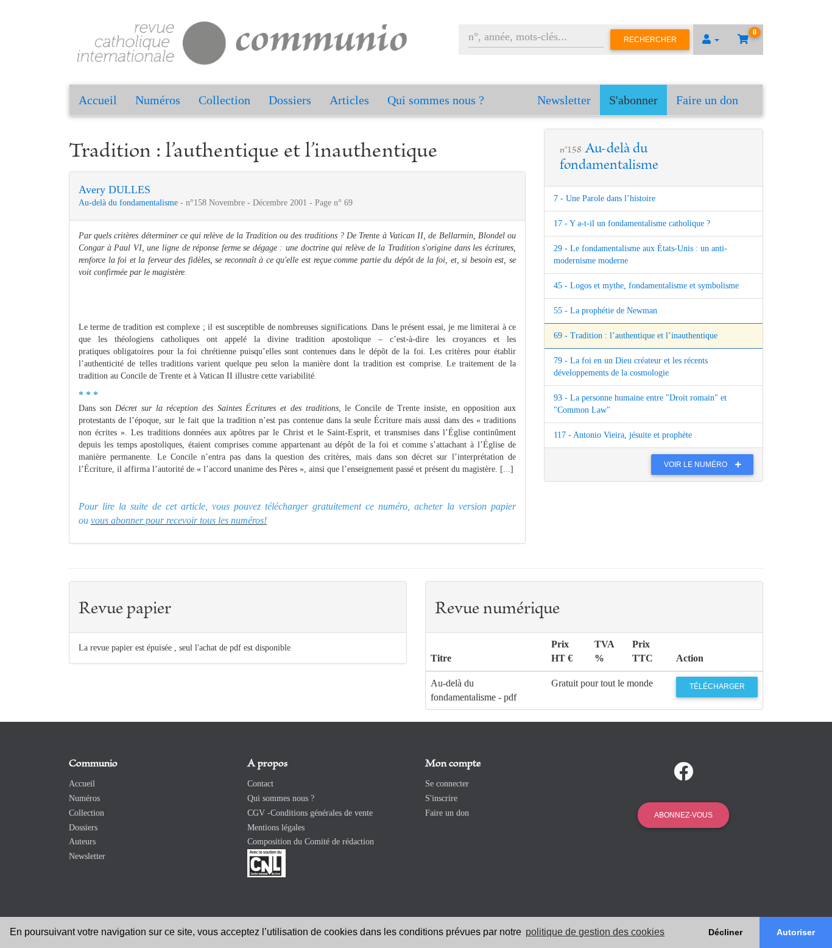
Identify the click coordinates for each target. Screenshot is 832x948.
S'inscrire (441, 798)
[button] (710, 39)
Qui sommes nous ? (435, 100)
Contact (260, 783)
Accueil (98, 100)
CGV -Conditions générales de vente (310, 813)
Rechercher (650, 39)
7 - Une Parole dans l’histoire (604, 198)
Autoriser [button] (796, 932)
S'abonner (633, 100)
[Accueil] (242, 41)
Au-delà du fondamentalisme (129, 202)
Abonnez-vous (683, 815)
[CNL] (266, 862)
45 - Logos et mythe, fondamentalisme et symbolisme (646, 285)
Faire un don (707, 100)
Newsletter (564, 100)
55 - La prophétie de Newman (605, 310)
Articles (349, 100)
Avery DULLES (114, 190)
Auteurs (82, 841)
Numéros (157, 100)
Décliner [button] (725, 932)
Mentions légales (276, 827)
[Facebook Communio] (683, 772)
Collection (224, 100)
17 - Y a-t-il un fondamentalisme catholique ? (632, 223)
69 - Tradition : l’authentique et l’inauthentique (635, 335)
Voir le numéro (696, 464)
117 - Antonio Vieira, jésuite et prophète (623, 435)
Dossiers (290, 100)
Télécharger (717, 686)
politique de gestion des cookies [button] (595, 932)
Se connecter (447, 783)
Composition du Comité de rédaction (310, 841)
